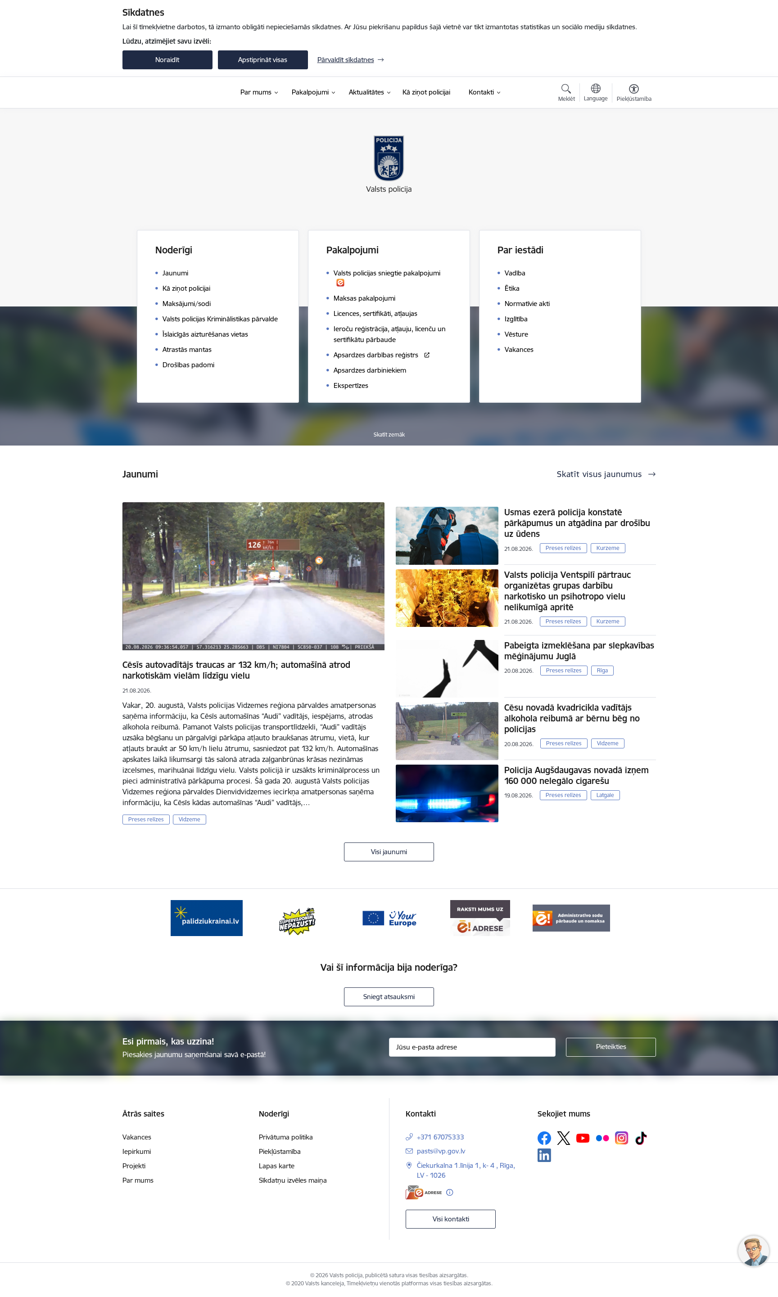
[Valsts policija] (154, 93)
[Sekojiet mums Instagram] (622, 1137)
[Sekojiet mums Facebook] (544, 1138)
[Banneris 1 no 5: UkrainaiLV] (207, 917)
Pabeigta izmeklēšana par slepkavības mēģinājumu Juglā (579, 651)
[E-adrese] (424, 1192)
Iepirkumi (136, 1151)
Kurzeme (608, 548)
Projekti (133, 1166)
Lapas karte (276, 1166)
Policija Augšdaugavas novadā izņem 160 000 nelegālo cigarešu (576, 775)
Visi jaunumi (389, 851)
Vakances (136, 1137)
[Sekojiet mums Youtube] (583, 1137)
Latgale (605, 795)
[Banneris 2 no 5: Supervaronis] (298, 917)
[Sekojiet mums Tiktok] (641, 1138)
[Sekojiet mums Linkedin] (544, 1155)
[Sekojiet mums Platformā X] (563, 1138)
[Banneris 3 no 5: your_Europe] (389, 917)
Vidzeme (189, 819)
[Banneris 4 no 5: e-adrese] (480, 917)
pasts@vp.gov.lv (441, 1151)
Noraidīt (167, 59)
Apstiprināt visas (262, 59)
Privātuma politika (286, 1137)
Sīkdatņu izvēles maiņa (293, 1180)
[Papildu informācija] (449, 1192)
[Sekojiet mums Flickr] (602, 1137)
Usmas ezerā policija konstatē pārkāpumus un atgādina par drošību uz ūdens (577, 523)
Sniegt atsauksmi (389, 996)
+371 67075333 (440, 1137)
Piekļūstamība (280, 1151)
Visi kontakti (451, 1219)
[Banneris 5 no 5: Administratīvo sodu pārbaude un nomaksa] (571, 917)
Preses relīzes (146, 819)
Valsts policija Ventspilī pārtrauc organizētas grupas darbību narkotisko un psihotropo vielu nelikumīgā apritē (567, 590)
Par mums (138, 1180)
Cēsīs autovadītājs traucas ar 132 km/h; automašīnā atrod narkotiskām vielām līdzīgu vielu (236, 670)
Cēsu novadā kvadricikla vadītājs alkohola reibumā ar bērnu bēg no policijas (572, 718)
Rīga (602, 670)
